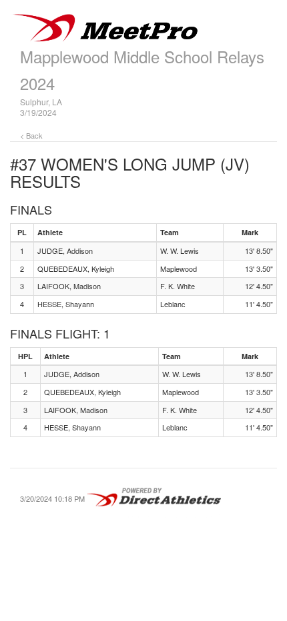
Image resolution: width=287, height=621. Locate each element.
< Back (31, 135)
